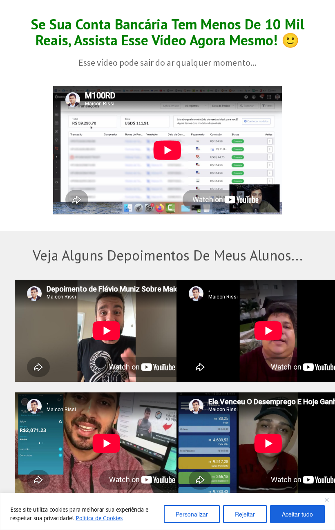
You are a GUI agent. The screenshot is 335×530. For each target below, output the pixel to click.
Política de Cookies (99, 518)
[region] (167, 511)
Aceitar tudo (297, 514)
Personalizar (192, 514)
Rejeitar (245, 514)
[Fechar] (326, 500)
